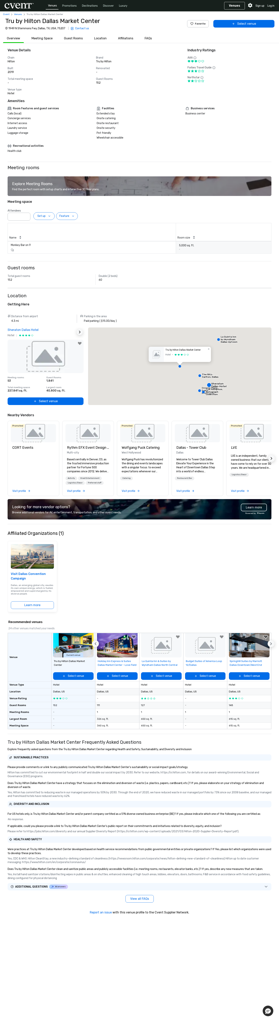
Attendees (14, 210)
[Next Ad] (80, 332)
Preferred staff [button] (94, 483)
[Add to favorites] (79, 343)
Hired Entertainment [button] (89, 478)
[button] (26, 215)
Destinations (90, 5)
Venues (52, 5)
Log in (270, 5)
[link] (33, 433)
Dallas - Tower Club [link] (191, 447)
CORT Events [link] (22, 447)
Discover (108, 5)
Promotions (69, 5)
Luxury (123, 5)
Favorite (200, 23)
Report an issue (101, 912)
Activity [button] (71, 478)
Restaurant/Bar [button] (184, 478)
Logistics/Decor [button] (75, 483)
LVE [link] (234, 447)
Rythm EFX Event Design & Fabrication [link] (88, 447)
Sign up (259, 5)
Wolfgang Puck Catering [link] (141, 447)
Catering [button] (126, 478)
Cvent (6, 14)
